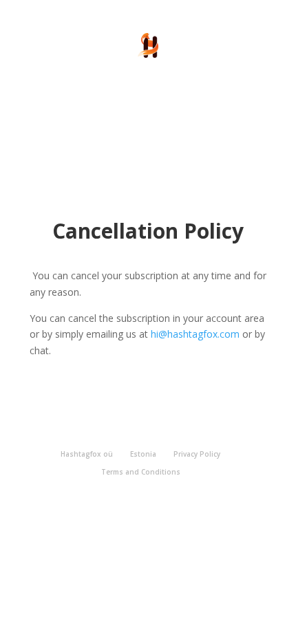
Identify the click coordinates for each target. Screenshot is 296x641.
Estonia (143, 454)
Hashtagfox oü (87, 454)
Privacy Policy (196, 454)
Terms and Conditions (140, 472)
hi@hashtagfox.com (195, 333)
